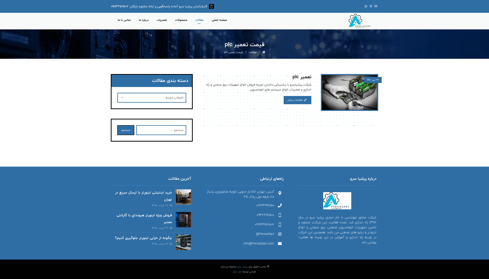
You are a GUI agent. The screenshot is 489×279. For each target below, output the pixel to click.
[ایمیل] (375, 6)
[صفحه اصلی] (263, 52)
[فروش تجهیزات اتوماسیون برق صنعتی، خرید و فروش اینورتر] (360, 21)
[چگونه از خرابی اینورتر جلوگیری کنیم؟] (183, 242)
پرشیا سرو (242, 267)
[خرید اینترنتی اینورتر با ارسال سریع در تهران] (183, 197)
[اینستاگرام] (370, 6)
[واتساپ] (365, 6)
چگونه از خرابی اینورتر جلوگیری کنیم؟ (143, 238)
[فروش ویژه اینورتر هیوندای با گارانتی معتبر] (183, 219)
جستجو (125, 130)
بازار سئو (237, 271)
